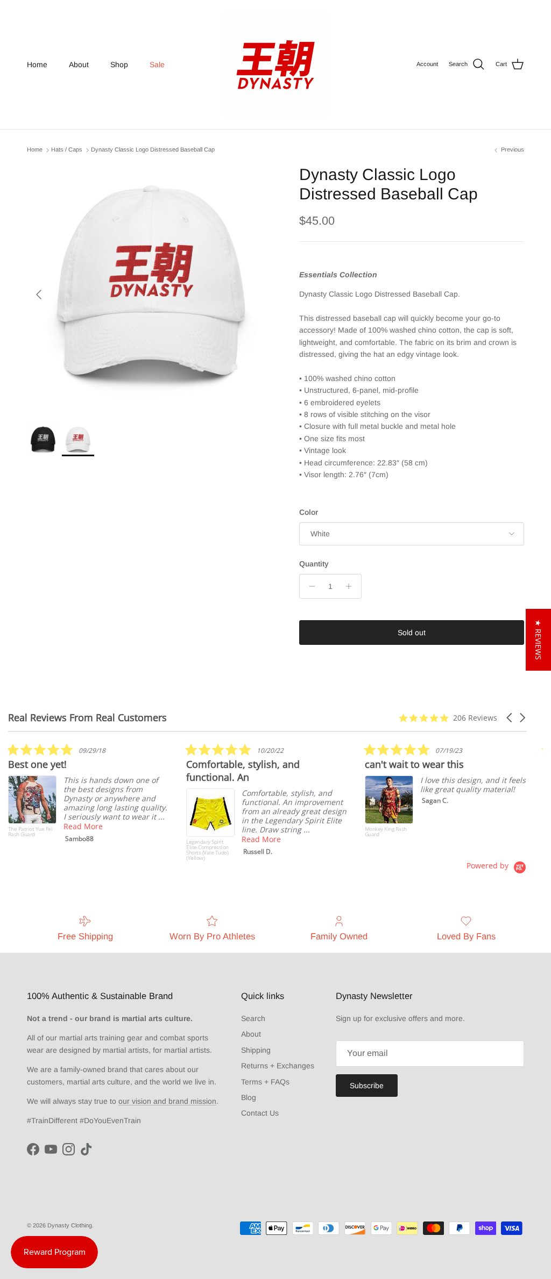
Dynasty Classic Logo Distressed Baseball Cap (153, 150)
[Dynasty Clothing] (275, 64)
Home (37, 64)
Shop (119, 64)
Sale (157, 64)
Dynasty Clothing (69, 1225)
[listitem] (88, 795)
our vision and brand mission (167, 1101)
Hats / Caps (66, 150)
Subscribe (367, 1085)
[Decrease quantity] (309, 586)
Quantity (314, 563)
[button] (510, 717)
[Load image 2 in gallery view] (151, 289)
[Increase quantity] (351, 586)
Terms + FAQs (265, 1081)
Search (253, 1018)
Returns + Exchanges (277, 1065)
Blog (248, 1097)
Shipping (256, 1050)
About (79, 64)
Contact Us (260, 1113)
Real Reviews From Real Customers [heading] (87, 717)
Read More (83, 826)
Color (308, 512)
